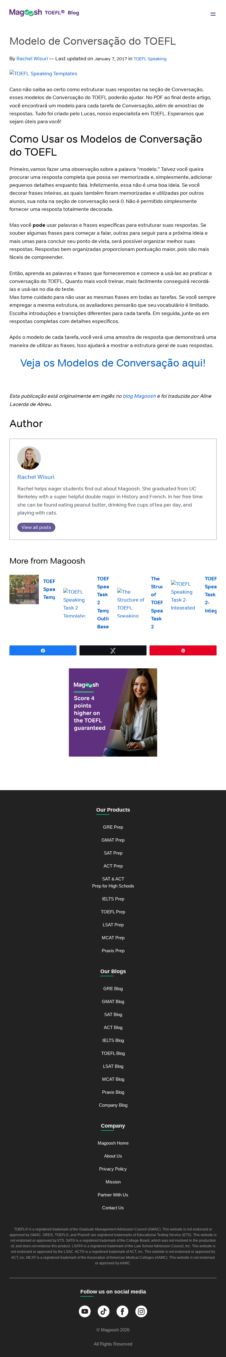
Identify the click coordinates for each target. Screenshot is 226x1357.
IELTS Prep (113, 898)
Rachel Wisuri (32, 58)
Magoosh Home (113, 1142)
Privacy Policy (113, 1168)
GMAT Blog (113, 1001)
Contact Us (113, 1207)
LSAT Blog (113, 1066)
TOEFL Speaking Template (54, 589)
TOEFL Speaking (150, 58)
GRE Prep (113, 827)
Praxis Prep (113, 950)
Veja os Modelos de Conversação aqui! (113, 362)
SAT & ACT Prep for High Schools (113, 882)
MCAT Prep (113, 937)
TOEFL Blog (113, 1053)
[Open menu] (213, 14)
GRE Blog (113, 988)
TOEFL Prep (113, 911)
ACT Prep (113, 865)
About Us (113, 1155)
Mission (113, 1181)
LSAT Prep (113, 924)
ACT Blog (113, 1027)
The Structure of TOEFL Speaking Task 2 (162, 602)
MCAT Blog (113, 1079)
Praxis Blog (113, 1092)
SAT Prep (113, 852)
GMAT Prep (113, 839)
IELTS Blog (113, 1040)
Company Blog (113, 1105)
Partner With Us (113, 1194)
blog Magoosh (139, 396)
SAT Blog (113, 1014)
